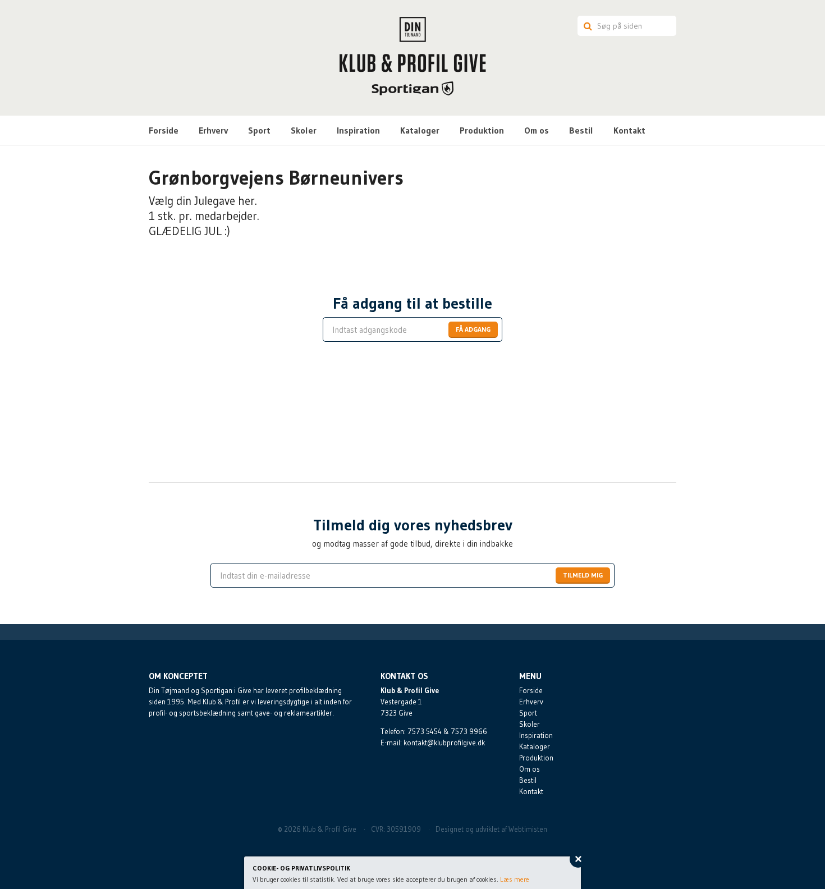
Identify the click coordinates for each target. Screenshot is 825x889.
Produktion (482, 130)
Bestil (581, 130)
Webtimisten (527, 828)
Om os (536, 130)
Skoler (304, 130)
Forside (163, 130)
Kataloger (419, 130)
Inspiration (358, 130)
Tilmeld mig (583, 575)
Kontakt (629, 130)
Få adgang (473, 329)
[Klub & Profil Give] (413, 56)
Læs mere (514, 879)
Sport (259, 130)
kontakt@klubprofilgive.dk (444, 742)
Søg (586, 26)
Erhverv (213, 130)
